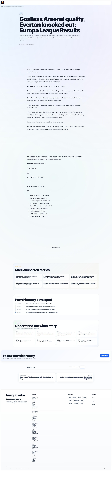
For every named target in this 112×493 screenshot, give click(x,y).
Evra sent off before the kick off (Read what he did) (36, 378)
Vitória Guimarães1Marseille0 (35, 186)
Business (84, 397)
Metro (79, 397)
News (70, 397)
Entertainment (76, 400)
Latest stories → (104, 355)
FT (28, 173)
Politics (74, 397)
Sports (70, 400)
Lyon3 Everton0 (31, 168)
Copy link (82, 366)
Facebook (74, 366)
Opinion (70, 403)
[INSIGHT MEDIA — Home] (2, 2)
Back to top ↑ (103, 468)
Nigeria (93, 401)
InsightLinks (15, 395)
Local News (76, 403)
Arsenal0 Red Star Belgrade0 (35, 177)
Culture (93, 407)
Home (2, 6)
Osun (82, 403)
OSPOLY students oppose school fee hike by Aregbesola (76, 378)
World (82, 400)
